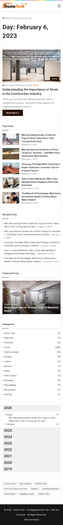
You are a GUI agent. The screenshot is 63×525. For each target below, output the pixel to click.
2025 (8, 431)
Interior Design (11, 352)
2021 (8, 456)
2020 (8, 463)
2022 (8, 450)
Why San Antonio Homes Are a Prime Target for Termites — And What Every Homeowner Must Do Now (41, 152)
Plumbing (8, 380)
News (7, 371)
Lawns (7, 361)
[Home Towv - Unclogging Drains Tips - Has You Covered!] (14, 6)
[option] (31, 297)
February (23, 18)
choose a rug (9, 483)
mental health (41, 483)
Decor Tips (9, 333)
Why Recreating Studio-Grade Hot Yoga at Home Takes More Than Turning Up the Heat (39, 138)
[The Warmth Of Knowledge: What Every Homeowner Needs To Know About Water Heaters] (10, 197)
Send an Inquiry (31, 519)
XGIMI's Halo (43, 494)
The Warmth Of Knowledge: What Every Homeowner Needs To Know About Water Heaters (41, 196)
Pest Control (10, 375)
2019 (8, 469)
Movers (8, 366)
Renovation (9, 389)
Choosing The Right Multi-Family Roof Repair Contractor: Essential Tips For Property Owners (41, 167)
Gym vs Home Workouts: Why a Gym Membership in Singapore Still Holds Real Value (40, 182)
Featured (8, 338)
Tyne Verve (9, 85)
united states (9, 494)
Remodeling (10, 385)
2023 (14, 18)
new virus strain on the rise (15, 489)
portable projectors (51, 489)
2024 (8, 437)
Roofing (8, 394)
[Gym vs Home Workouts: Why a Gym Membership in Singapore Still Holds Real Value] (10, 183)
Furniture (8, 342)
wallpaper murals (26, 494)
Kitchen (8, 356)
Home (7, 18)
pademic (35, 489)
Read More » (12, 113)
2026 (8, 408)
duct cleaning (25, 483)
